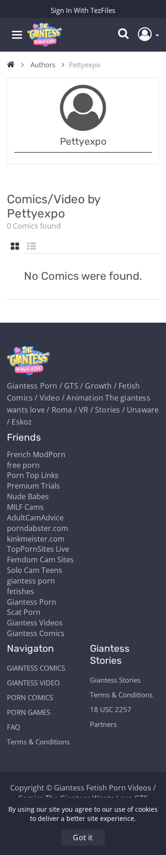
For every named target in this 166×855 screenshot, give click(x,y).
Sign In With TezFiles (83, 10)
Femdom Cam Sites (40, 559)
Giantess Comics (36, 633)
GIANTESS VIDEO (33, 682)
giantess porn (31, 581)
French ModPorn (36, 454)
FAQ (13, 726)
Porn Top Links (33, 475)
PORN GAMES (28, 712)
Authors (42, 64)
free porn (23, 465)
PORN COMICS (30, 697)
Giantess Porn (31, 602)
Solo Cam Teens (34, 570)
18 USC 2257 (110, 709)
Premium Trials (33, 486)
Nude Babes (28, 496)
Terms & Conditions (38, 741)
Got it (83, 837)
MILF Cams (25, 507)
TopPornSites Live (38, 549)
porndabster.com (37, 528)
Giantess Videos (35, 623)
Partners (103, 724)
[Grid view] (15, 247)
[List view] (31, 247)
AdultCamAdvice (35, 518)
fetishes (20, 591)
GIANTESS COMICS (36, 667)
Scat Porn (24, 612)
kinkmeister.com (36, 539)
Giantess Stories (115, 679)
